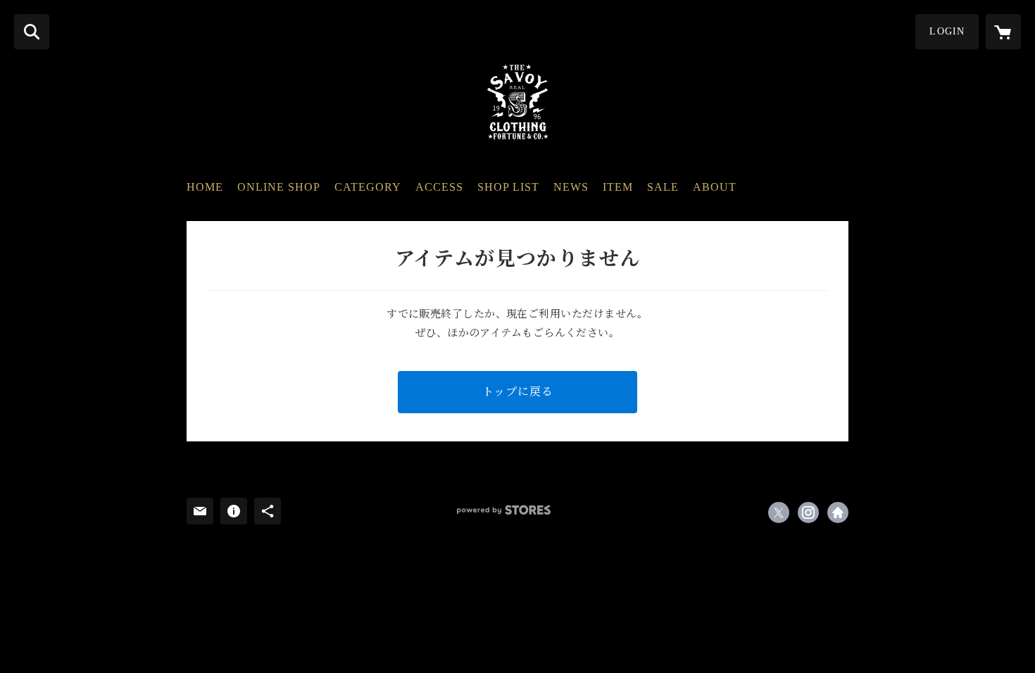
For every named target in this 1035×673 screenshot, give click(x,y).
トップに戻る (517, 392)
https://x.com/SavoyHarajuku (778, 512)
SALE (663, 187)
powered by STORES (504, 510)
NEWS (571, 187)
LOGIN (947, 31)
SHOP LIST (508, 187)
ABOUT (714, 187)
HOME (205, 187)
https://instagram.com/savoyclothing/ (808, 512)
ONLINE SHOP (278, 187)
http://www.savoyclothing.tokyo (837, 512)
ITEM (618, 187)
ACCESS (439, 187)
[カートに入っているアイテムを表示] (1003, 31)
